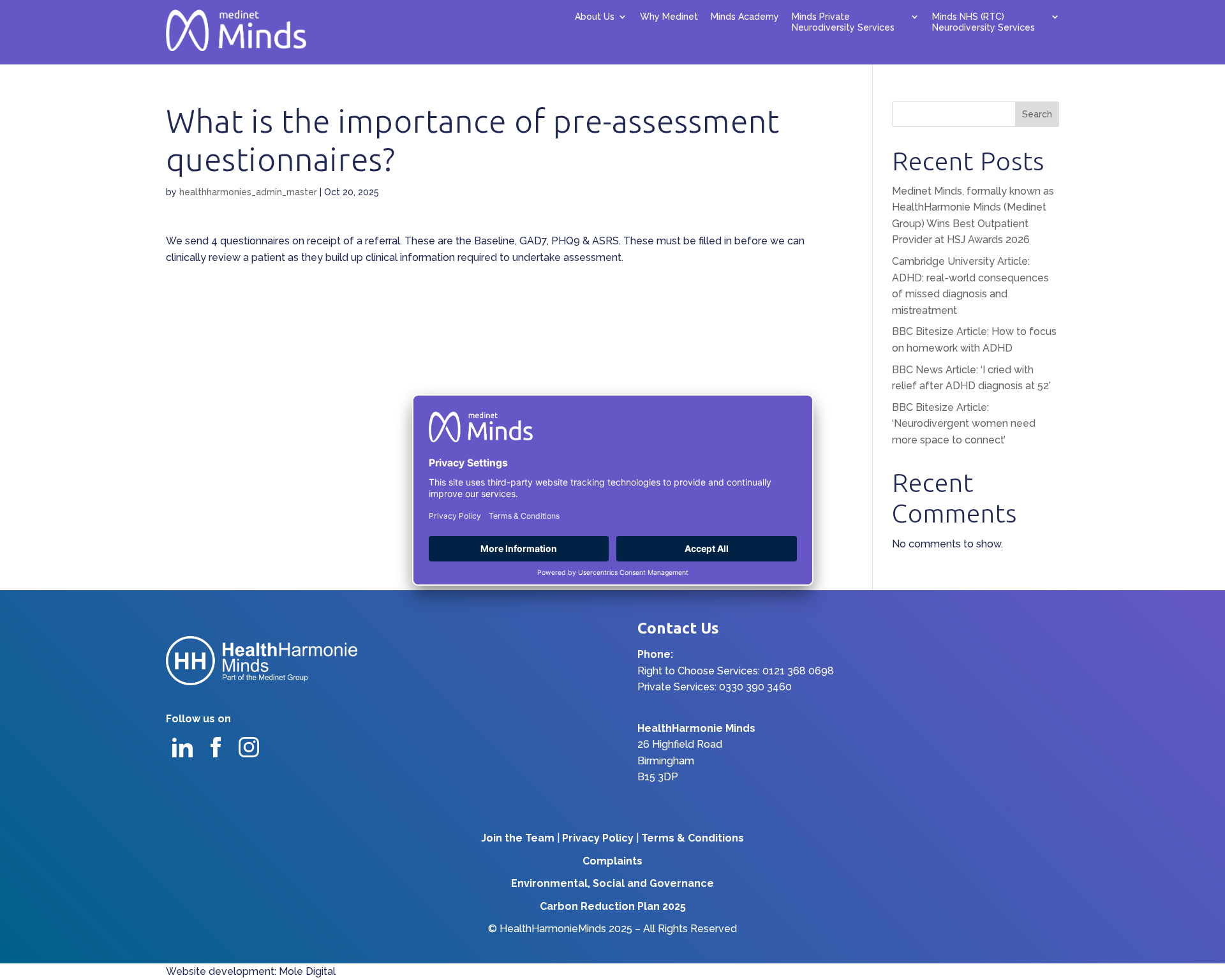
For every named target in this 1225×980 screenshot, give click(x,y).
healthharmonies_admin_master (248, 192)
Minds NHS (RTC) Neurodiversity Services (983, 22)
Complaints (612, 861)
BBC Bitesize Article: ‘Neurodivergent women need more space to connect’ (964, 423)
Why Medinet (669, 16)
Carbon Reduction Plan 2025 (613, 906)
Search (1037, 114)
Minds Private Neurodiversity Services (843, 22)
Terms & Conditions (692, 838)
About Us (594, 16)
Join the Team (517, 838)
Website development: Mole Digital (251, 971)
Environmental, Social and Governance (612, 883)
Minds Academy (745, 16)
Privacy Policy (598, 838)
